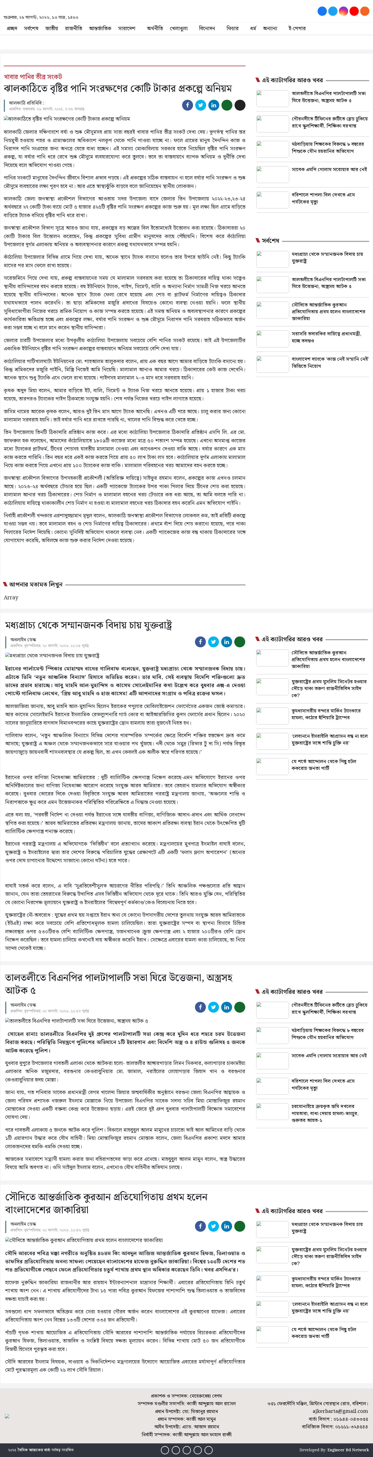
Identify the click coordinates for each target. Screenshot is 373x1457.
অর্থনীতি (155, 29)
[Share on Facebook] (187, 105)
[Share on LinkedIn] (213, 105)
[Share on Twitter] (200, 105)
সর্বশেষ (31, 29)
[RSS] (364, 11)
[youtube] (354, 11)
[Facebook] (322, 11)
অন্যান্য (270, 29)
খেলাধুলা (179, 29)
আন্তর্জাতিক (100, 29)
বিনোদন (207, 29)
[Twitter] (333, 11)
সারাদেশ (126, 29)
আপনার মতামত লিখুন (36, 584)
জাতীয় (51, 29)
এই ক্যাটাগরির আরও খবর (292, 80)
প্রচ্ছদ (12, 29)
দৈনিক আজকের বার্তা (33, 1450)
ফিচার (233, 29)
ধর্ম (253, 29)
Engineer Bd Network (348, 1450)
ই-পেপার (297, 29)
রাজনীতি (73, 29)
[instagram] (343, 11)
